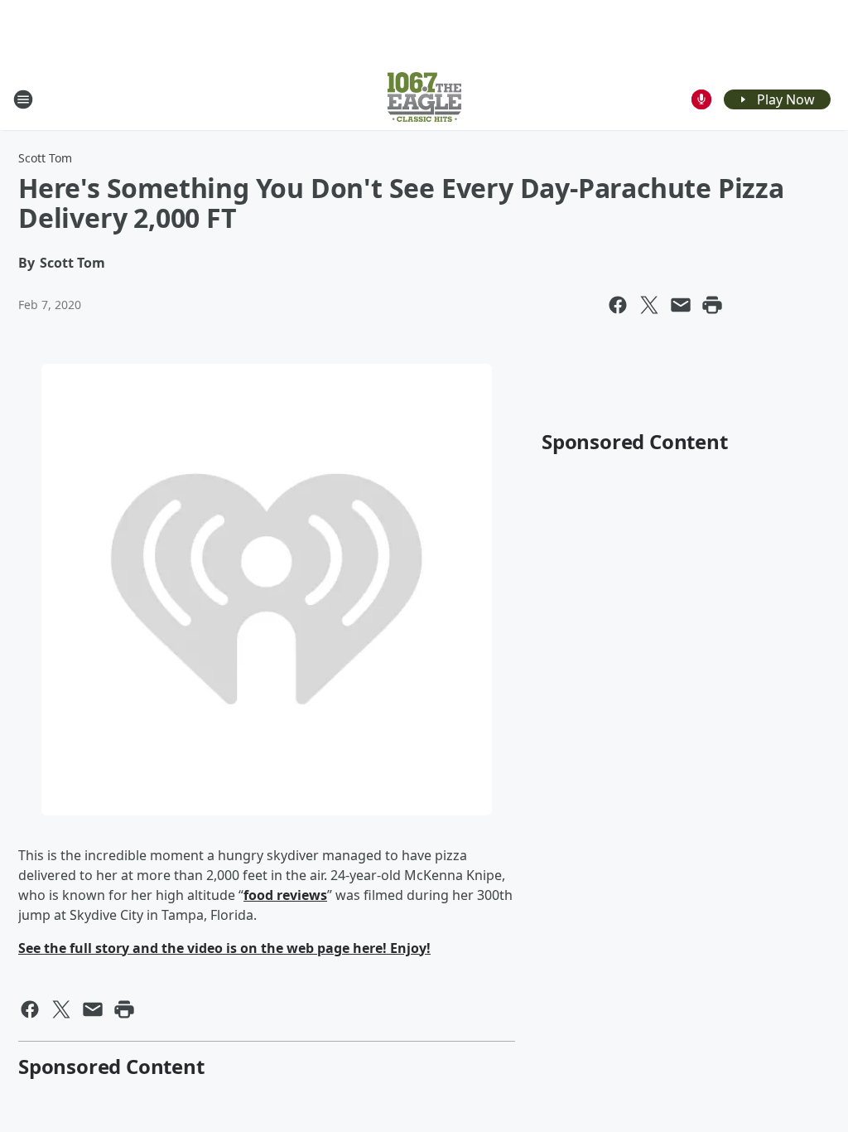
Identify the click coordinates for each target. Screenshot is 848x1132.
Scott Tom (45, 158)
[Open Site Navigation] (23, 99)
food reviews (285, 895)
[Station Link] (424, 99)
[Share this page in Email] (680, 305)
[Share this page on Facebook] (617, 305)
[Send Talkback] (701, 99)
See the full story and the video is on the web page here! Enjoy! (224, 948)
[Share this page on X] (649, 305)
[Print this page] (712, 305)
